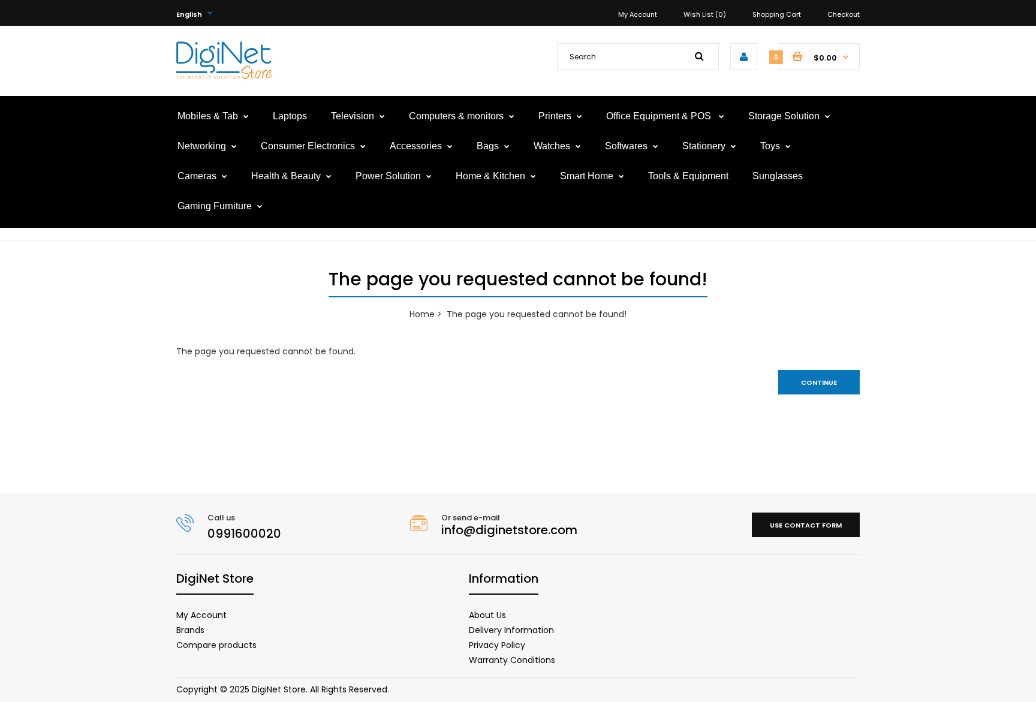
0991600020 (244, 533)
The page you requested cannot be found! (537, 314)
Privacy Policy (497, 645)
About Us (487, 615)
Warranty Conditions (512, 660)
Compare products (216, 645)
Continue (819, 382)
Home (422, 314)
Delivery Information (511, 630)
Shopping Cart (776, 14)
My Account (637, 14)
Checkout (843, 14)
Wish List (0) (704, 14)
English (189, 14)
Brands (190, 630)
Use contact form (806, 525)
